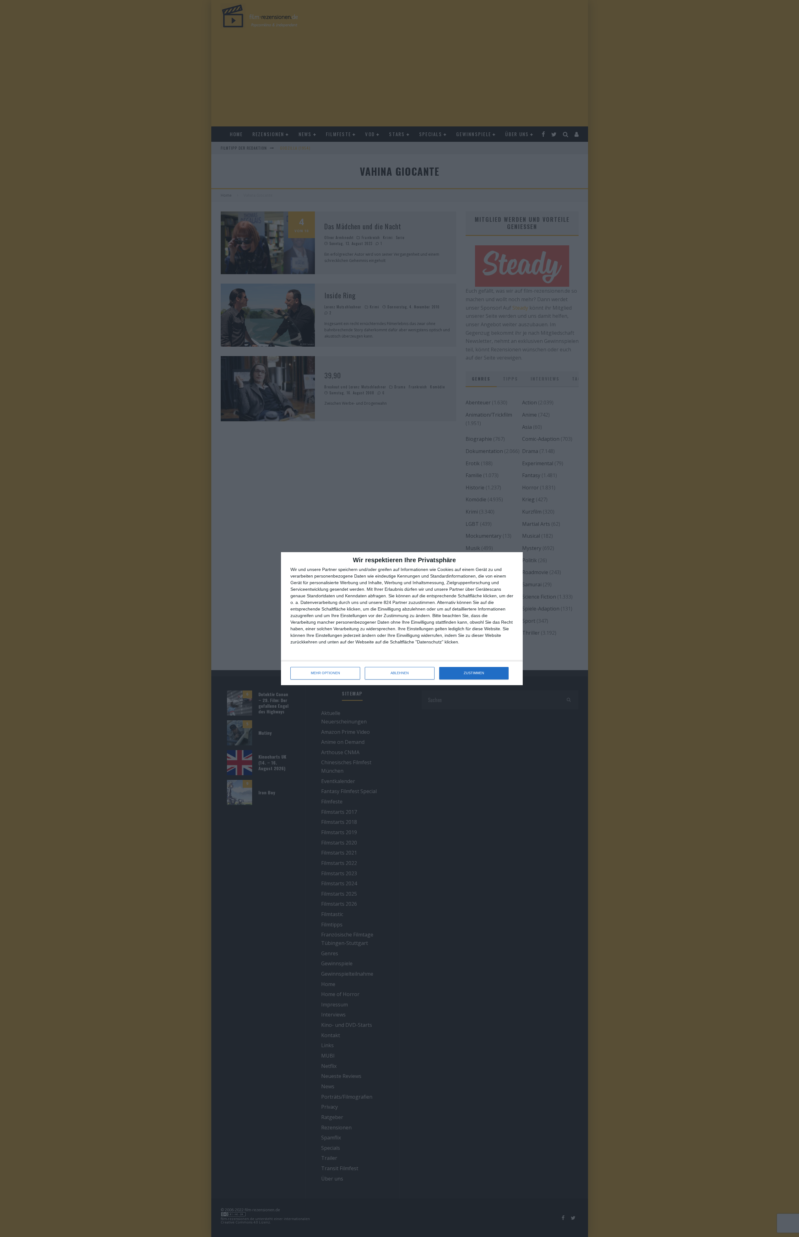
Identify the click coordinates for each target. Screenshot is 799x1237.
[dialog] (402, 618)
